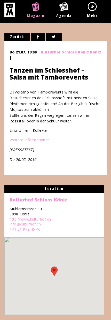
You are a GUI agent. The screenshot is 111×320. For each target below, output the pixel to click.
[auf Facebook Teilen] (38, 37)
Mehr (92, 15)
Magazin (35, 15)
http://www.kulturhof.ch (30, 219)
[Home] (9, 15)
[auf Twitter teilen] (54, 37)
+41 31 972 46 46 (25, 229)
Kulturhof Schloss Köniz (38, 200)
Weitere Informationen (30, 139)
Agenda (64, 15)
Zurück (17, 37)
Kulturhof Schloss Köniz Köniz (71, 52)
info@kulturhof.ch (25, 224)
